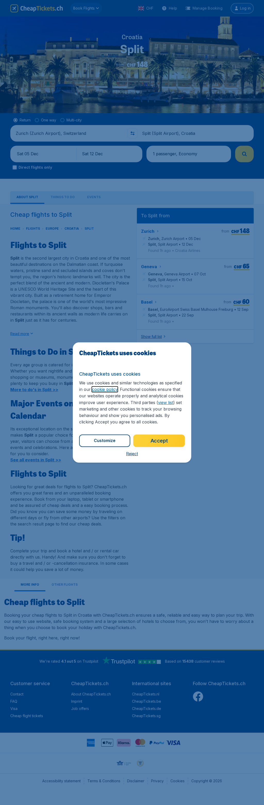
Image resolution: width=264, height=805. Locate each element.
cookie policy (105, 389)
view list (165, 402)
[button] (132, 453)
